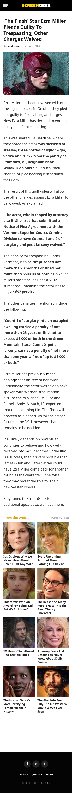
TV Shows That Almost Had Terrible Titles (18, 653)
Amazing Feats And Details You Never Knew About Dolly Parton (50, 656)
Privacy (23, 775)
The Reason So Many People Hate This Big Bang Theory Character (51, 607)
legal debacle (20, 108)
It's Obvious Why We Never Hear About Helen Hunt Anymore (18, 560)
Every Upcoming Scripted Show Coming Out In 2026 (51, 560)
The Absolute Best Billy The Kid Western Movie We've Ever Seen (52, 705)
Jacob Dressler (13, 46)
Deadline (43, 138)
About (49, 775)
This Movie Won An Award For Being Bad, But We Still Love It (18, 605)
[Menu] (5, 5)
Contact (37, 775)
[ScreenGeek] (36, 5)
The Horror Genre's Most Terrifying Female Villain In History (16, 705)
